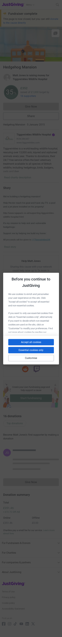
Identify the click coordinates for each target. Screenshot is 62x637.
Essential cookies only (31, 349)
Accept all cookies (31, 342)
